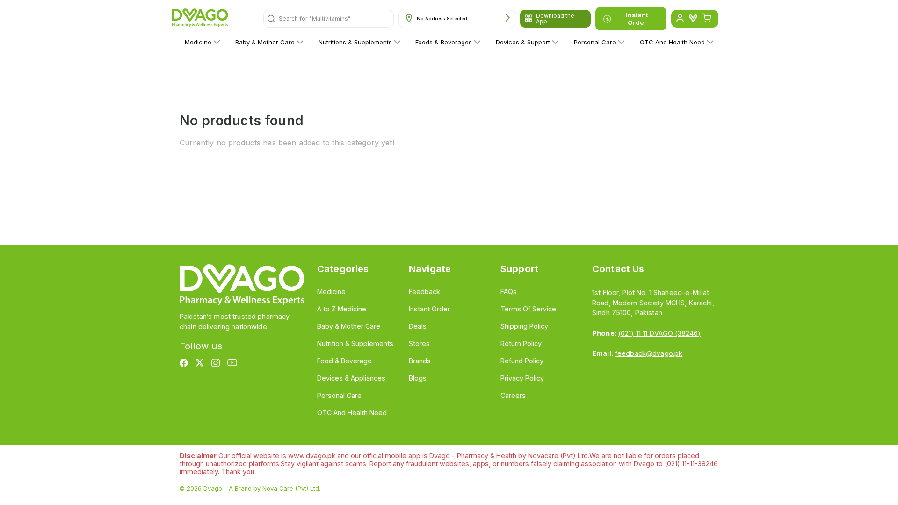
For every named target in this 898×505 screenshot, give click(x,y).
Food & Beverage (344, 361)
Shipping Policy (524, 326)
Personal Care (595, 42)
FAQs (508, 292)
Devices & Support (523, 42)
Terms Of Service (528, 309)
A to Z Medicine (341, 309)
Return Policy (521, 343)
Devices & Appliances (351, 378)
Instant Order (637, 18)
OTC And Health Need (672, 42)
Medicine (198, 42)
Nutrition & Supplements (355, 343)
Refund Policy (521, 361)
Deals (418, 326)
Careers (513, 395)
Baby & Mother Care (265, 42)
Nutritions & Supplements (355, 42)
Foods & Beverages (443, 42)
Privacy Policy (522, 378)
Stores (419, 343)
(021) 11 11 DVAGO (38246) (659, 333)
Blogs (418, 378)
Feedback (424, 292)
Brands (420, 361)
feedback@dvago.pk (648, 353)
